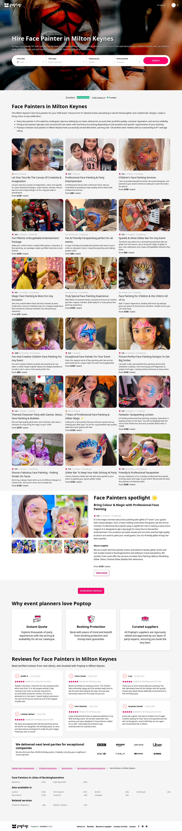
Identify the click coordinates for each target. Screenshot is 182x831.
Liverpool (57, 795)
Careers (132, 826)
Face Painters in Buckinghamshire (91, 768)
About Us (81, 826)
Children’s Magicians (20, 805)
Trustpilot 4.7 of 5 (41, 826)
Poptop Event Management (23, 768)
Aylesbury (16, 782)
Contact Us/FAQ (120, 826)
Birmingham (58, 792)
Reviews (90, 826)
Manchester (17, 795)
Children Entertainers (48, 768)
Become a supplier (104, 826)
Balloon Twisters (60, 805)
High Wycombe (59, 782)
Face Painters (66, 768)
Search (162, 5)
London (15, 792)
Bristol (97, 792)
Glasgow (98, 795)
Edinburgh (141, 792)
